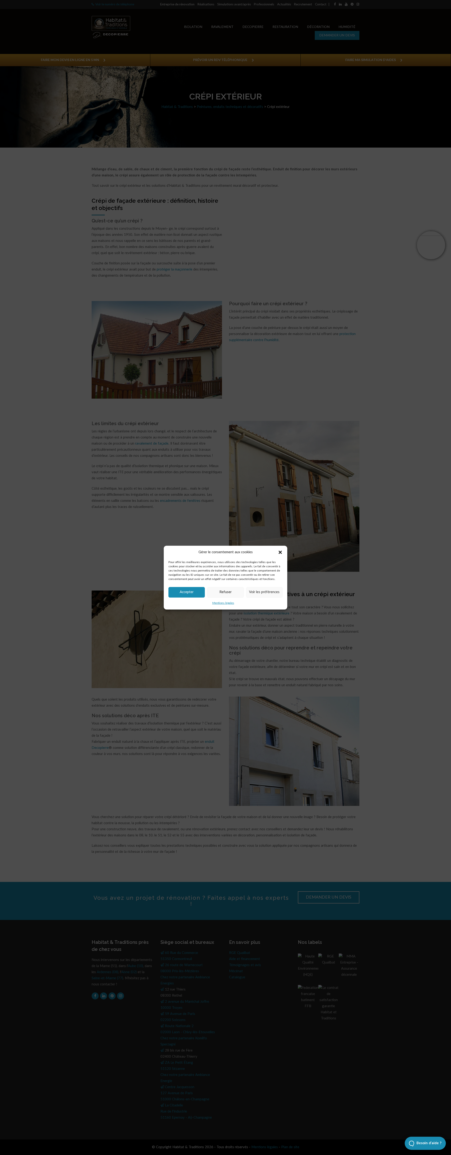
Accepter (187, 592)
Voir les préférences (264, 592)
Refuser (225, 592)
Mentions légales (223, 603)
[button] (280, 552)
